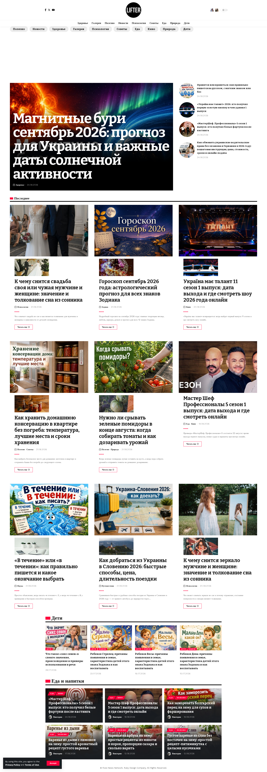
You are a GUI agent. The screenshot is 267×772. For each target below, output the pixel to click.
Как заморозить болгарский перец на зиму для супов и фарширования (191, 707)
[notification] (212, 10)
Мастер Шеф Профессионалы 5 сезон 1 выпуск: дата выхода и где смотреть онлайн (133, 707)
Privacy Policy (12, 765)
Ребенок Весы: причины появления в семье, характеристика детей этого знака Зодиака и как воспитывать (154, 661)
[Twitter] (49, 10)
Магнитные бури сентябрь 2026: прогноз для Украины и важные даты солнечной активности (91, 146)
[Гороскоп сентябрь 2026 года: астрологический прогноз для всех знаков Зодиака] (133, 230)
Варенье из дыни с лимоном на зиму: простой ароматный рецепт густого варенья (73, 744)
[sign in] (40, 10)
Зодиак (105, 307)
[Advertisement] (133, 55)
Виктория (57, 717)
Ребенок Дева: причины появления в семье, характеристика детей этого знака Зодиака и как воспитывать (199, 661)
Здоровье (58, 29)
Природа (169, 29)
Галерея (78, 29)
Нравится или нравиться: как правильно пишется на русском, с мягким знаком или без (224, 88)
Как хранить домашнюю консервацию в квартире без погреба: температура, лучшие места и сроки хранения (47, 430)
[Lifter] (133, 10)
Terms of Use (32, 765)
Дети (186, 29)
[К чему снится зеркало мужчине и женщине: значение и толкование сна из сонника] (218, 509)
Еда (137, 29)
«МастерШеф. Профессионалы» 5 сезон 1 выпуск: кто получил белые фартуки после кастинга (224, 127)
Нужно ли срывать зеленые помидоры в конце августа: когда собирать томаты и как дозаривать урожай (127, 430)
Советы (122, 29)
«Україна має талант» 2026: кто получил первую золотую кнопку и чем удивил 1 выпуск (222, 108)
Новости (38, 29)
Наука (20, 586)
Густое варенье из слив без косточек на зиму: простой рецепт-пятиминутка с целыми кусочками (189, 742)
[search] (216, 10)
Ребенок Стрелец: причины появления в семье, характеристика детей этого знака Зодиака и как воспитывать (109, 661)
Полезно (19, 29)
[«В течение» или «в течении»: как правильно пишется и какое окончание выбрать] (49, 509)
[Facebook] (45, 10)
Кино (151, 29)
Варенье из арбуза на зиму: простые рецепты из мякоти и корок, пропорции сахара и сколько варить (132, 742)
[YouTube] (53, 10)
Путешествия (108, 586)
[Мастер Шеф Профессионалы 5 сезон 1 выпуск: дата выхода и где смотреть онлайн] (218, 367)
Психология (100, 29)
